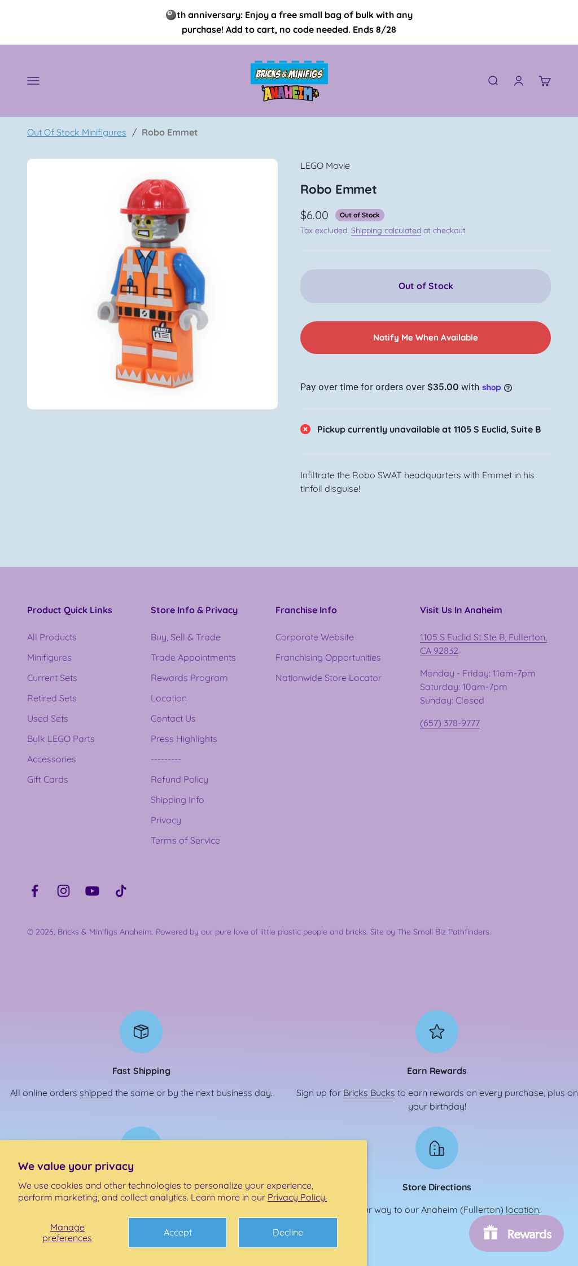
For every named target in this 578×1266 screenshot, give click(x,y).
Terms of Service (185, 840)
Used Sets (47, 718)
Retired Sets (52, 698)
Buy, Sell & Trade (186, 637)
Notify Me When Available (425, 337)
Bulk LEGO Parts (61, 738)
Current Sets (52, 677)
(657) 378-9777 (450, 722)
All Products (52, 637)
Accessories (51, 759)
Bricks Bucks (369, 1092)
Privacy (166, 820)
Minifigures (49, 657)
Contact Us (173, 718)
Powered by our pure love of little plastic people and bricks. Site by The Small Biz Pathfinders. (323, 932)
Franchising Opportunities (328, 657)
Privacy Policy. (297, 1197)
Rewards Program (189, 677)
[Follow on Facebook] (34, 890)
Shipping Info (177, 799)
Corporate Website (314, 637)
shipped (96, 1092)
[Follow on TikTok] (121, 890)
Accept (178, 1232)
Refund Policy (179, 779)
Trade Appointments (193, 657)
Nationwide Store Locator (328, 677)
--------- (166, 759)
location (522, 1209)
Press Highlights (184, 738)
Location (169, 698)
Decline (288, 1232)
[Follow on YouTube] (92, 890)
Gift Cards (47, 779)
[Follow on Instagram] (63, 890)
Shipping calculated (386, 230)
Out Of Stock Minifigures (76, 132)
